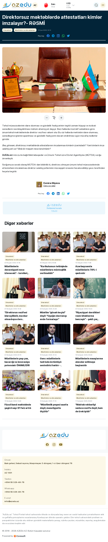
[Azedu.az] (16, 5)
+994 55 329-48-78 (14, 482)
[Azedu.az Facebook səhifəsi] (47, 444)
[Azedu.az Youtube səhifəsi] (61, 444)
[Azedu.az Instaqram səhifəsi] (54, 444)
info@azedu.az (11, 501)
